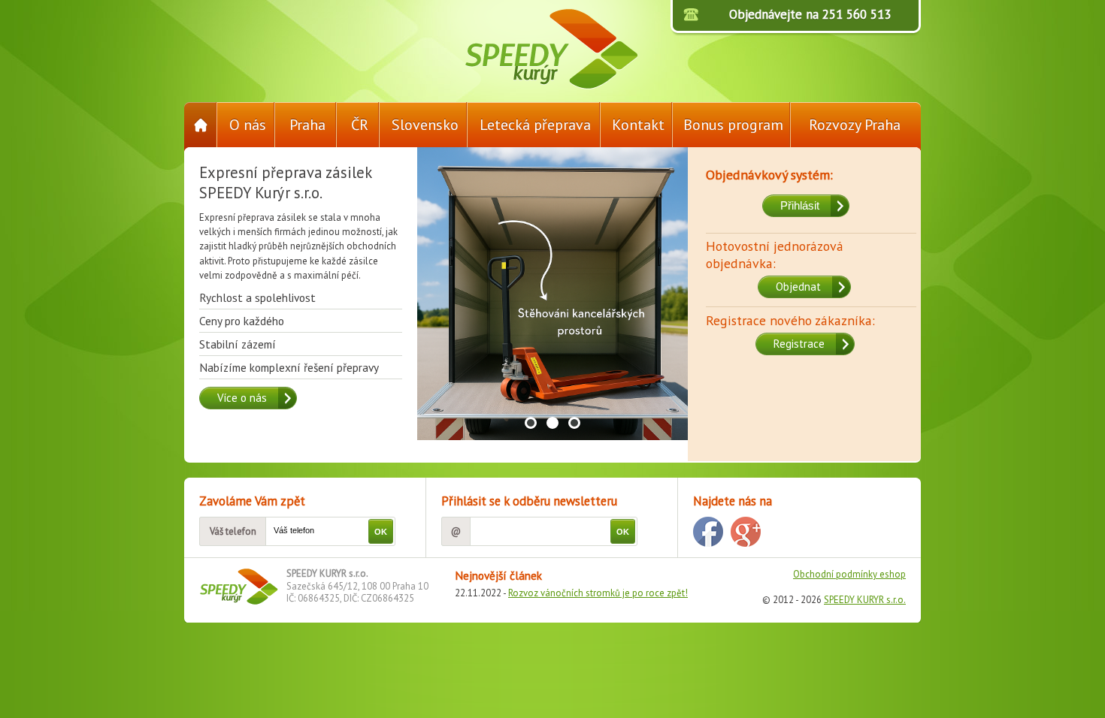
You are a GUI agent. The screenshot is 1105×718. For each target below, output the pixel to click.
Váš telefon (233, 531)
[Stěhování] (552, 350)
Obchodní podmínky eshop (849, 574)
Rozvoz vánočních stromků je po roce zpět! (598, 593)
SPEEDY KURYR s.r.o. (865, 599)
